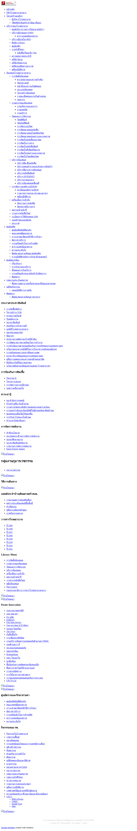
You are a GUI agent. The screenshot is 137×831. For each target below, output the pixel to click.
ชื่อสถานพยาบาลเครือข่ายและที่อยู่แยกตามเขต (34, 283)
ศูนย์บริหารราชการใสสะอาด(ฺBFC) (28, 29)
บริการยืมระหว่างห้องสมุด (29, 170)
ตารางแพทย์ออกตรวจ (27, 36)
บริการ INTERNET (26, 176)
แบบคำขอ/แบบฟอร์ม (21, 220)
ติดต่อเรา (16, 277)
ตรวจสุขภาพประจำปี (21, 56)
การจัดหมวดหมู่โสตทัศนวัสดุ (30, 133)
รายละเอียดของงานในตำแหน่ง (31, 96)
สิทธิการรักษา (18, 43)
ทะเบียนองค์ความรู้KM (27, 190)
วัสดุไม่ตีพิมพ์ (23, 123)
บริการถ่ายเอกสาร (25, 180)
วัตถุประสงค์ (23, 83)
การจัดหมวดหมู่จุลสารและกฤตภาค (33, 136)
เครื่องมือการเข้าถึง (21, 200)
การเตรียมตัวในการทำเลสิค (25, 243)
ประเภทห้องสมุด (25, 89)
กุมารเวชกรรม (13, 470)
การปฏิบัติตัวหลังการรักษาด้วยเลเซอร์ (29, 257)
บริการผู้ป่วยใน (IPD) (21, 39)
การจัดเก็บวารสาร (25, 143)
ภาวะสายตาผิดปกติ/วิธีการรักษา (27, 237)
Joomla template (8, 827)
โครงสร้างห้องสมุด (26, 93)
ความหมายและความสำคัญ (30, 79)
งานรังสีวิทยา (18, 49)
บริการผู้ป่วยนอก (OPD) (22, 33)
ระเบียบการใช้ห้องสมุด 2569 (25, 216)
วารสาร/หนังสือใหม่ (21, 213)
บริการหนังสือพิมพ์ (26, 173)
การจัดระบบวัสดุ (24, 126)
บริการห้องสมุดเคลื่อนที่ (28, 183)
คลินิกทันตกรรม (19, 63)
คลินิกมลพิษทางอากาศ (22, 66)
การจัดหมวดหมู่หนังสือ (28, 130)
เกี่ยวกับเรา (17, 263)
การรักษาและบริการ (21, 267)
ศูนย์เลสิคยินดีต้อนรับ (21, 230)
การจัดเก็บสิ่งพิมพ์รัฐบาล (28, 150)
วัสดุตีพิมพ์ (22, 120)
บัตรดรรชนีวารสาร (26, 206)
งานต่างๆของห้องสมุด (22, 103)
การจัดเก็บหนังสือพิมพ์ (27, 146)
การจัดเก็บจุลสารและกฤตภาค (31, 153)
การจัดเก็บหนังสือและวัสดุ (29, 140)
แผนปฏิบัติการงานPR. (22, 290)
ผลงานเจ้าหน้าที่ (19, 210)
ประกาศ (15, 223)
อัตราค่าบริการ (19, 240)
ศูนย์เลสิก (16, 46)
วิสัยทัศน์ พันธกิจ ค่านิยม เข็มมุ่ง (26, 23)
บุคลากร (21, 99)
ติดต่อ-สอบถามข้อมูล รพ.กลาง (26, 297)
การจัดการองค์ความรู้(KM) (24, 186)
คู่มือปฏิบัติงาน (18, 69)
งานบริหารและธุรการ (27, 106)
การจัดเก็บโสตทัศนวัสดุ (28, 156)
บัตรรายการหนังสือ (26, 203)
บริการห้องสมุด (19, 160)
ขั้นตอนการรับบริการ (21, 270)
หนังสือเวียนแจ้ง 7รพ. (27, 53)
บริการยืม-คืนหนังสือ (26, 163)
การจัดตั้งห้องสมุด (20, 76)
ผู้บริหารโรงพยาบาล (21, 19)
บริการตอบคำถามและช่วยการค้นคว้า (34, 166)
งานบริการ (22, 113)
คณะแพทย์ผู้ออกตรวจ (22, 233)
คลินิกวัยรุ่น (17, 59)
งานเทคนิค (22, 109)
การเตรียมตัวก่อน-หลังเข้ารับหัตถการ (29, 273)
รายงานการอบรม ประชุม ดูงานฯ (32, 193)
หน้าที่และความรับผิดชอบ (29, 86)
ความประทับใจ (19, 250)
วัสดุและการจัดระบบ (21, 116)
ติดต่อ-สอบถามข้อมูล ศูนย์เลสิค (26, 253)
